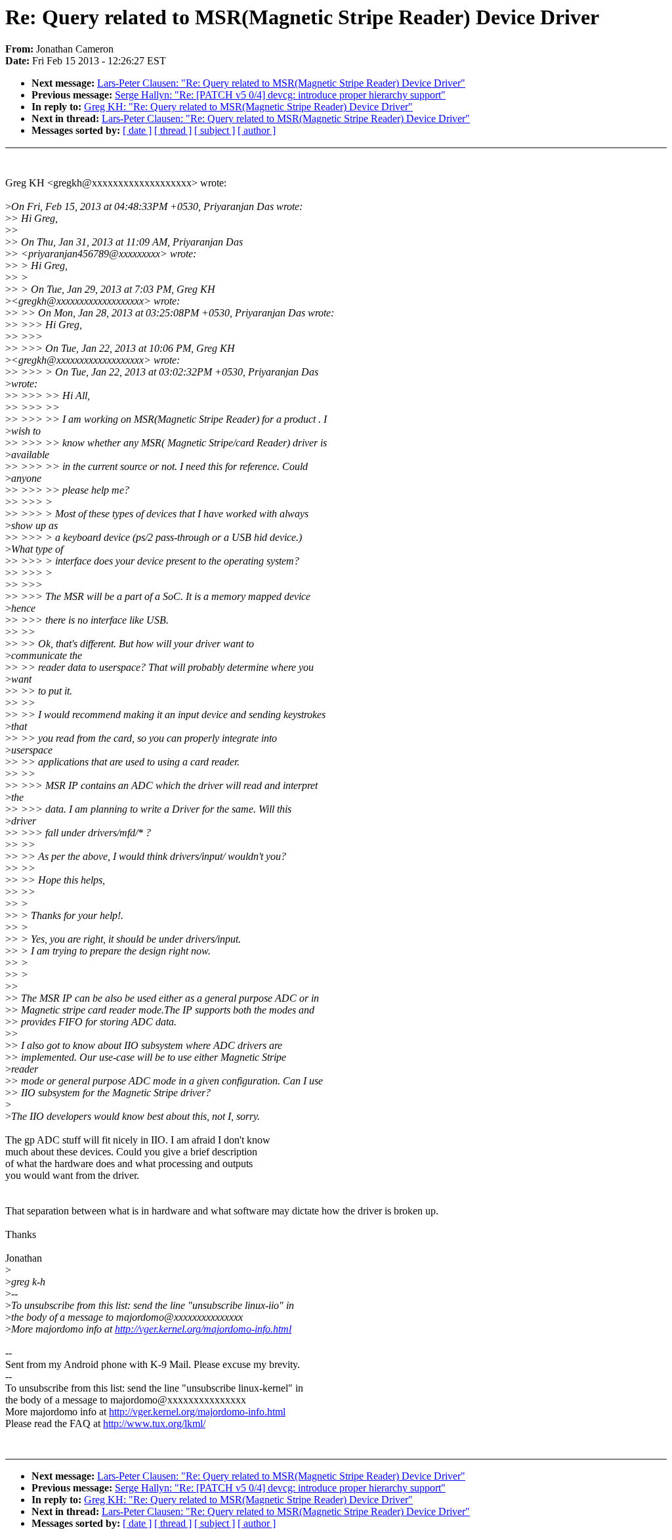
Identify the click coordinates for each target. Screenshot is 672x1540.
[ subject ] (214, 130)
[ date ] (137, 130)
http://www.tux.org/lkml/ (154, 1423)
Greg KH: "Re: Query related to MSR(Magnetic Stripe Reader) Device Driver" (248, 106)
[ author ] (257, 130)
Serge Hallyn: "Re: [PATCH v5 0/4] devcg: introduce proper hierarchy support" (280, 94)
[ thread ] (173, 130)
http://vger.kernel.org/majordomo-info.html (203, 1329)
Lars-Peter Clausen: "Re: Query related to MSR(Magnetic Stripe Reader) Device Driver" (281, 83)
